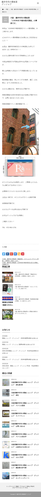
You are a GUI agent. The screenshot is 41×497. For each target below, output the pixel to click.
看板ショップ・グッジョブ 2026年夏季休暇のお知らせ (20, 338)
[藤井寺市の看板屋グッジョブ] (10, 3)
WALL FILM (30, 486)
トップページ (10, 486)
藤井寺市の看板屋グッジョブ (24, 494)
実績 (5, 247)
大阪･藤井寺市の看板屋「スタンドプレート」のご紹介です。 (26, 287)
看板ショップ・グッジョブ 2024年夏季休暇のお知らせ (20, 359)
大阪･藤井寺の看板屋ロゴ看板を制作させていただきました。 (26, 312)
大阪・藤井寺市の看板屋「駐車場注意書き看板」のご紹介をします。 (26, 300)
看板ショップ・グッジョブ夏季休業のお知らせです (18, 344)
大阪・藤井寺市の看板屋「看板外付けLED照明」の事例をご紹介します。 (26, 275)
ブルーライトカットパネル (20, 487)
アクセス (22, 486)
